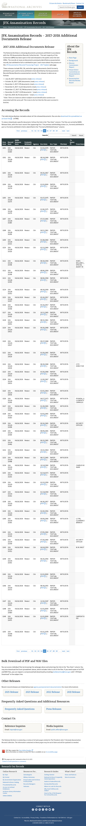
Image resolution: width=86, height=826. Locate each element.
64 (41, 131)
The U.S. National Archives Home (21, 5)
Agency (36, 144)
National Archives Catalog (11, 782)
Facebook (33, 809)
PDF (42, 150)
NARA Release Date (18, 142)
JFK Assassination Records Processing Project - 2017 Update (27, 65)
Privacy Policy (35, 818)
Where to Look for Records (52, 786)
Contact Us (80, 3)
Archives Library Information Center (12, 792)
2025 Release (11, 692)
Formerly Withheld (28, 143)
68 (54, 131)
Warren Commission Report (73, 65)
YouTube (46, 809)
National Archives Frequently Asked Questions (53, 778)
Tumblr (43, 809)
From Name (80, 144)
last (68, 131)
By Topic (5, 775)
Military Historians (29, 777)
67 (50, 131)
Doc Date (43, 144)
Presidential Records (9, 785)
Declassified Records (51, 784)
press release (36, 79)
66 (47, 131)
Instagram (39, 809)
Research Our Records (8, 14)
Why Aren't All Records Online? (51, 790)
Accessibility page (51, 752)
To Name (72, 141)
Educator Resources (43, 14)
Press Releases (53, 709)
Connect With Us (43, 806)
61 (32, 131)
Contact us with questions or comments (14, 761)
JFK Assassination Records (32, 27)
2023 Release (32, 692)
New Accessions (70, 777)
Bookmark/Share (69, 3)
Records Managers (29, 784)
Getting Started (49, 775)
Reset (81, 135)
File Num (63, 144)
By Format (6, 777)
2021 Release (73, 692)
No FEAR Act (62, 818)
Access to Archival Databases (8, 788)
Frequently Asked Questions (20, 709)
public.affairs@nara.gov (59, 729)
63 (38, 131)
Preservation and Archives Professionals (31, 780)
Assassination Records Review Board (74, 80)
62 (35, 131)
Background (73, 60)
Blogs (49, 809)
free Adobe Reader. (25, 750)
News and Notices (70, 775)
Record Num (10, 143)
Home (5, 27)
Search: (45, 135)
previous (24, 131)
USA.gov (69, 818)
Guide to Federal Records (52, 781)
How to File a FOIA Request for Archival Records (52, 794)
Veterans (26, 786)
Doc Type (53, 144)
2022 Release (53, 692)
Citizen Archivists (55, 3)
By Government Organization (12, 780)
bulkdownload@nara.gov (62, 672)
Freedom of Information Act (49, 818)
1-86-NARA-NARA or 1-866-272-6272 (43, 823)
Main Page (72, 58)
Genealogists (27, 775)
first (18, 131)
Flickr (53, 809)
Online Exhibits (7, 796)
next (63, 131)
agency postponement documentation (48, 687)
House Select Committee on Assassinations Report (74, 73)
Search (80, 7)
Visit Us (60, 14)
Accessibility (26, 818)
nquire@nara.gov (16, 729)
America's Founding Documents (77, 14)
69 (57, 131)
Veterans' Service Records (26, 14)
